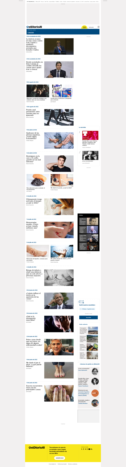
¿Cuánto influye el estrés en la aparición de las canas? (33, 296)
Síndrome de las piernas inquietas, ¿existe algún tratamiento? (33, 136)
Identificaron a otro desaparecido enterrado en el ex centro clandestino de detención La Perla (83, 221)
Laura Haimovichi (86, 163)
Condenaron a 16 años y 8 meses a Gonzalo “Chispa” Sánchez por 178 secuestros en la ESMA (83, 230)
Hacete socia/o (84, 27)
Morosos (42, 1)
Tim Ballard (57, 1)
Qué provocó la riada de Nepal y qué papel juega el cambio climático (83, 339)
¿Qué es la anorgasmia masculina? (31, 318)
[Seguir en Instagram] (87, 449)
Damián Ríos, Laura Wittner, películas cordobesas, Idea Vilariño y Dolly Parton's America (89, 143)
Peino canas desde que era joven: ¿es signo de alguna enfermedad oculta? (34, 342)
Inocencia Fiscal (86, 1)
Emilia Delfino (29, 51)
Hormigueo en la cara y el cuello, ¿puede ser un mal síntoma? (33, 159)
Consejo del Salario (52, 1)
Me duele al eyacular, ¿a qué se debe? (61, 188)
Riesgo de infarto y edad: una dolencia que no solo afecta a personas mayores (34, 273)
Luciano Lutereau (92, 1)
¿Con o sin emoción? (87, 161)
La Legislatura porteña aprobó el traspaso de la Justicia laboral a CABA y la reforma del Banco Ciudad (83, 246)
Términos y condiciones (72, 464)
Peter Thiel (46, 1)
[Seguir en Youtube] (89, 449)
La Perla (61, 1)
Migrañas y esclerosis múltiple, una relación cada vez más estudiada (36, 99)
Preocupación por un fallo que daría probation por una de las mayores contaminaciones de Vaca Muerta (83, 330)
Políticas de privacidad (62, 464)
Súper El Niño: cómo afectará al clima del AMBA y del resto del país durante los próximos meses (83, 355)
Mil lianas (97, 1)
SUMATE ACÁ (59, 458)
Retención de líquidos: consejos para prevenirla (37, 259)
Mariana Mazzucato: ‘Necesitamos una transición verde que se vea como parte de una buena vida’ (83, 347)
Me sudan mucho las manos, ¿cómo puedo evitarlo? (61, 259)
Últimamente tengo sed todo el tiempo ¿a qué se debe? (34, 201)
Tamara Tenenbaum (86, 147)
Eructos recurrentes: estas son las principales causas (34, 388)
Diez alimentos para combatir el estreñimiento (36, 188)
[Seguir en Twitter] (81, 449)
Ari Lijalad (64, 1)
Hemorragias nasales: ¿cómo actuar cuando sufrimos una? (32, 225)
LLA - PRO (82, 1)
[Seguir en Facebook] (83, 449)
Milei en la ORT (38, 1)
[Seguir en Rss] (91, 449)
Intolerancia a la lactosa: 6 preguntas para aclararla (61, 99)
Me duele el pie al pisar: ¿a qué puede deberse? (33, 364)
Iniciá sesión (91, 27)
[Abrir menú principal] (98, 26)
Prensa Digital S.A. (52, 464)
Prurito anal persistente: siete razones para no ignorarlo (33, 112)
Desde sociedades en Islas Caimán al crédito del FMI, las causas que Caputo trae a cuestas (34, 65)
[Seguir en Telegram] (85, 449)
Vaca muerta (78, 1)
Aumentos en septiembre (71, 1)
